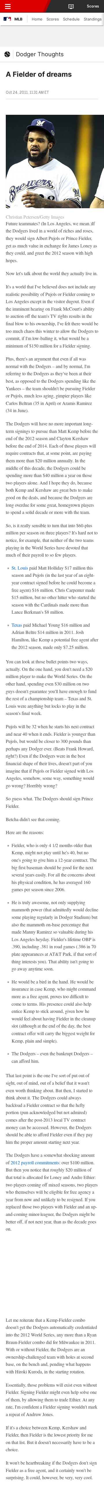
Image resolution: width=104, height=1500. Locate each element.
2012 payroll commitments (35, 1162)
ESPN (30, 6)
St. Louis (20, 568)
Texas (17, 625)
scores (93, 6)
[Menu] (8, 6)
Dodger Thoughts (40, 54)
